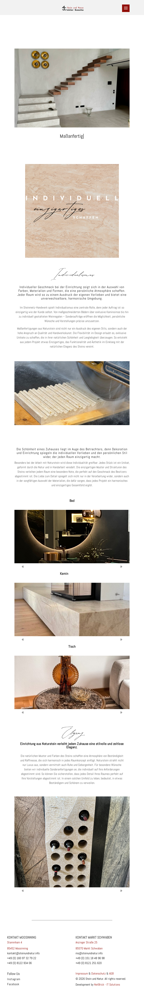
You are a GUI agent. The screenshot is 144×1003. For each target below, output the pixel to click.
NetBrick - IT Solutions (107, 985)
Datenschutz (98, 973)
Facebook (13, 984)
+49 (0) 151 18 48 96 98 (90, 958)
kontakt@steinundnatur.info (23, 953)
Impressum (82, 973)
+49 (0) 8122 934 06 (19, 963)
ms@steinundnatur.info (89, 953)
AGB (111, 973)
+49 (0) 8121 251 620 (89, 963)
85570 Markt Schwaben (89, 948)
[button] (121, 566)
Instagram (13, 979)
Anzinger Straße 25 (86, 942)
